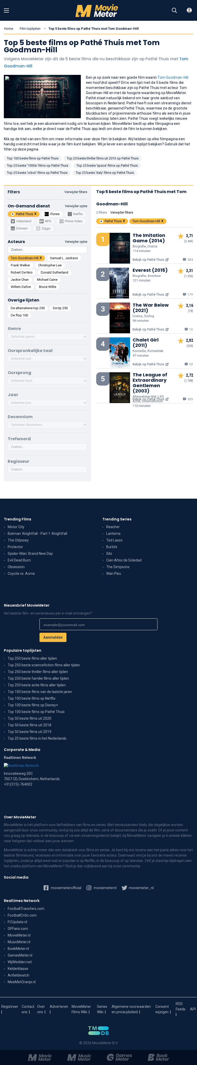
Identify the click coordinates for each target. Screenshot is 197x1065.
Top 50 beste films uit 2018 (29, 725)
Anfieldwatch (18, 975)
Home (8, 29)
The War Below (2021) (151, 308)
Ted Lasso (114, 540)
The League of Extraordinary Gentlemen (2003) (150, 382)
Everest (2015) (150, 270)
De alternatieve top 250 (28, 308)
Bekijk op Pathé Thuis (149, 260)
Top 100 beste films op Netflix (31, 698)
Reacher (113, 527)
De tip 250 (60, 308)
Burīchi (111, 547)
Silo (109, 553)
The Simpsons (118, 567)
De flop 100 (19, 315)
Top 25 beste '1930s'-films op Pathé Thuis (37, 165)
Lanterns (113, 533)
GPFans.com (18, 929)
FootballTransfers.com (26, 909)
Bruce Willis (47, 287)
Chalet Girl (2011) (146, 342)
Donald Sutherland (54, 272)
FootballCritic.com (22, 915)
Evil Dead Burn (19, 560)
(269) (189, 346)
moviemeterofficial (65, 888)
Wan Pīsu (113, 573)
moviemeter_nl (141, 888)
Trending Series (117, 519)
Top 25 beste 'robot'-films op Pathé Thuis (37, 173)
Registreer (9, 1006)
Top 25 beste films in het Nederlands (37, 738)
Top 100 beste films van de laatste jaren (40, 692)
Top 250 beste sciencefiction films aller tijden (44, 665)
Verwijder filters (75, 192)
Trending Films (17, 519)
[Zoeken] (174, 10)
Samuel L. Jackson (64, 258)
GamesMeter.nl (20, 955)
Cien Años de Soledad (124, 560)
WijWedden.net (20, 962)
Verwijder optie (76, 206)
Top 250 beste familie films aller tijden (38, 678)
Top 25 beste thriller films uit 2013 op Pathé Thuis (103, 158)
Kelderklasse (18, 969)
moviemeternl (104, 888)
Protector (15, 547)
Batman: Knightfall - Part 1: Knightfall (37, 533)
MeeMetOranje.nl (22, 982)
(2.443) (188, 241)
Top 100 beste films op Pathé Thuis (32, 158)
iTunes (55, 214)
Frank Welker (20, 265)
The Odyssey (18, 540)
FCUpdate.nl (17, 922)
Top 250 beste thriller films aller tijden (38, 672)
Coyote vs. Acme (21, 573)
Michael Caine (47, 280)
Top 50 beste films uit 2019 (29, 732)
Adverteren (59, 1006)
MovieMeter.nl (19, 935)
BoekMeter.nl (18, 949)
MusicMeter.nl (19, 942)
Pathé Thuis (24, 214)
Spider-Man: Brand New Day (30, 553)
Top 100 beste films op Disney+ (33, 705)
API (193, 1009)
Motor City (16, 527)
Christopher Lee (50, 265)
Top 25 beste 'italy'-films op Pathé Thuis (105, 173)
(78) (190, 311)
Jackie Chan (20, 280)
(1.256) (188, 276)
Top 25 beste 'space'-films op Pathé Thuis (107, 165)
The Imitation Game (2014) (149, 238)
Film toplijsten (30, 29)
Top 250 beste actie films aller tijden (37, 685)
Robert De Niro (22, 272)
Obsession (16, 567)
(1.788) (188, 381)
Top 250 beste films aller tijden (32, 658)
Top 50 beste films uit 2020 (29, 718)
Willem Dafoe (21, 287)
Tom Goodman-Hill (172, 77)
